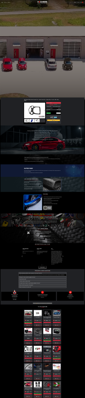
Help (75, 2)
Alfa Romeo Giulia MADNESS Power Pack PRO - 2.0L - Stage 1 (57, 317)
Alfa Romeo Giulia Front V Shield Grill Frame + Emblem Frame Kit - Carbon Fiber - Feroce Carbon (56, 353)
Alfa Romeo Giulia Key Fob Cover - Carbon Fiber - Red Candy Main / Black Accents (47, 389)
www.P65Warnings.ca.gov (49, 303)
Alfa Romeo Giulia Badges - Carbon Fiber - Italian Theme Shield (38, 353)
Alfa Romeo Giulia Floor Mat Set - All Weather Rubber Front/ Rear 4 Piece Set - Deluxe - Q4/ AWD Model (47, 371)
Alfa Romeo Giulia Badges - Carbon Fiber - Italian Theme (56, 388)
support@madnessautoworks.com (41, 240)
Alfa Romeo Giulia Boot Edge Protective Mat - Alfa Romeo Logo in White (38, 371)
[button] (44, 110)
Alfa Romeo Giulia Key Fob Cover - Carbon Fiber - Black (38, 335)
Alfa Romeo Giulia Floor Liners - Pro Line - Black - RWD (38, 388)
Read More (42, 297)
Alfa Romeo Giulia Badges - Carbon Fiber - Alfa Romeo (38, 317)
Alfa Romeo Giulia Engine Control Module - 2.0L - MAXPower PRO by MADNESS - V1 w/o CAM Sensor (28, 335)
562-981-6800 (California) (37, 239)
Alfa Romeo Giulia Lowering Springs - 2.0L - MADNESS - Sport (28, 317)
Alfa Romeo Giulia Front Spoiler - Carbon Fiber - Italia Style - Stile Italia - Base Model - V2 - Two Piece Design (28, 389)
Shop (2, 2)
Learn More (55, 117)
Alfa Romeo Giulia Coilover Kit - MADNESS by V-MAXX (56, 370)
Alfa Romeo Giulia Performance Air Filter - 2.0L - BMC (47, 335)
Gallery (9, 2)
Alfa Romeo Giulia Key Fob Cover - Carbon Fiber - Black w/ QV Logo (56, 335)
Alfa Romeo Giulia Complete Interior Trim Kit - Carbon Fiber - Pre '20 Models (28, 353)
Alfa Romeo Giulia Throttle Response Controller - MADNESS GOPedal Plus (47, 317)
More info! (59, 108)
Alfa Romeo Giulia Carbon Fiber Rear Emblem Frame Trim (47, 353)
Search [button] (79, 2)
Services (6, 2)
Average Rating (48, 109)
